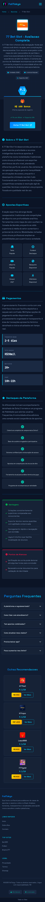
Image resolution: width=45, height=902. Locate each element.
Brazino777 (6, 850)
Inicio (4, 821)
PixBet (4, 846)
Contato (5, 829)
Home (4, 12)
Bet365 (5, 842)
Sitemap (5, 871)
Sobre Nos (6, 825)
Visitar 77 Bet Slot (21, 125)
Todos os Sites (22, 899)
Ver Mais (27, 695)
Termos (5, 867)
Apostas (14, 12)
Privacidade (6, 863)
